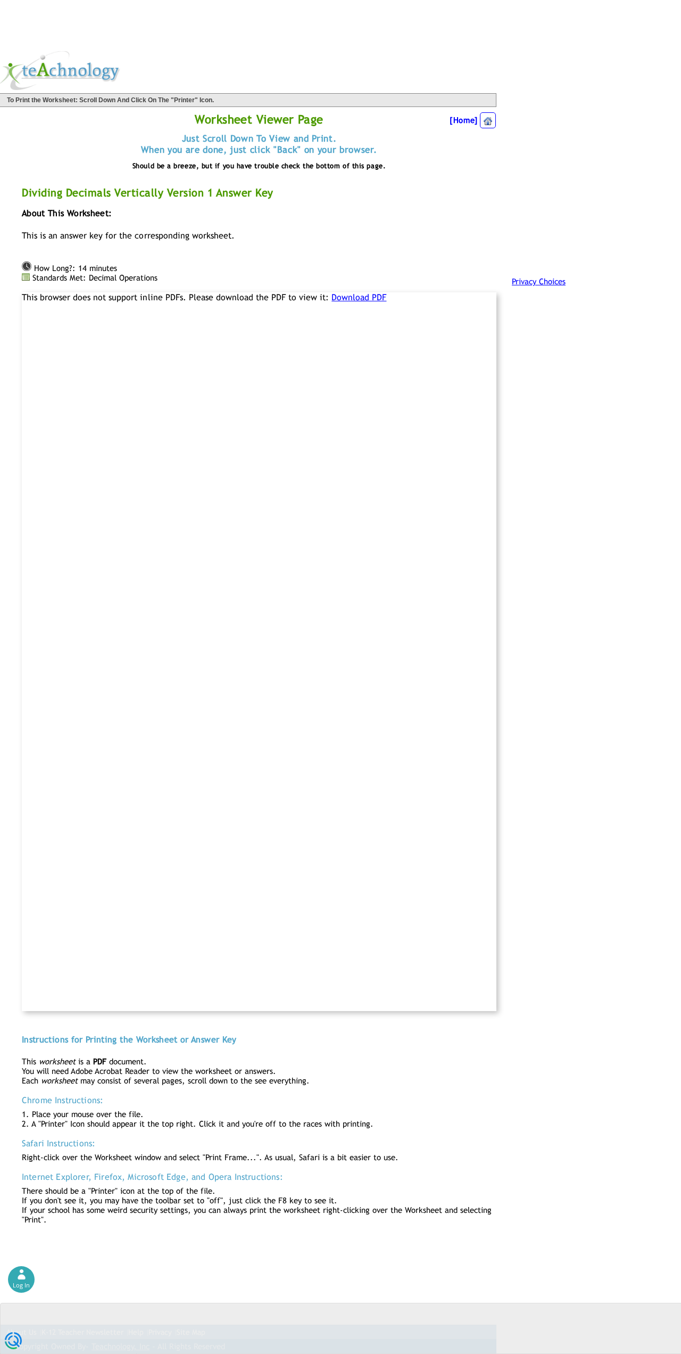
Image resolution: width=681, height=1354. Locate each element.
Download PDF (358, 297)
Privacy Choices (539, 281)
